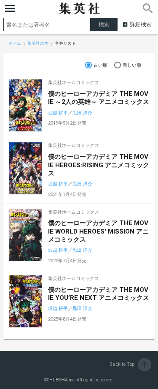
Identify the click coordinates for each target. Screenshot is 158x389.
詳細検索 (141, 24)
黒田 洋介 (82, 113)
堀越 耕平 (58, 113)
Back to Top (130, 364)
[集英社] (79, 8)
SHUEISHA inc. (61, 380)
